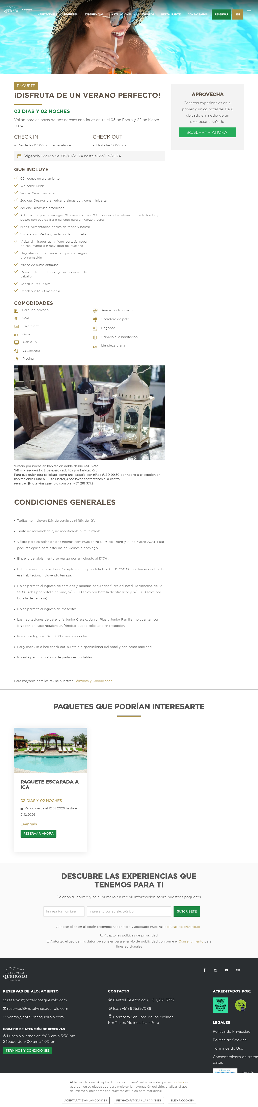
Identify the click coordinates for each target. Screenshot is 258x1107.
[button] (123, 14)
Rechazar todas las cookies (138, 1100)
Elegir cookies (182, 1100)
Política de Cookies (230, 1040)
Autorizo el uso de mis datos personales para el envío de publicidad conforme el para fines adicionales (130, 944)
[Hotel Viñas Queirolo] (18, 14)
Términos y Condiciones (93, 681)
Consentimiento (191, 941)
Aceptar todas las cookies (85, 1100)
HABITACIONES (47, 14)
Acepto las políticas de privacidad (130, 935)
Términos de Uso (228, 1048)
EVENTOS (148, 14)
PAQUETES (71, 14)
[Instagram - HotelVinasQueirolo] (216, 970)
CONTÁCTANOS (198, 14)
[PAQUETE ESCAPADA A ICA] (50, 750)
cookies (178, 1082)
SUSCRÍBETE (187, 911)
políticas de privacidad (182, 926)
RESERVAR (221, 14)
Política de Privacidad (232, 1031)
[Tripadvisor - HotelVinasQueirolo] (238, 970)
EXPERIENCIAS (94, 14)
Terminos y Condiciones (27, 1050)
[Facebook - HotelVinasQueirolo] (205, 970)
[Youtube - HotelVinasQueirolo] (227, 970)
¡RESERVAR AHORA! (207, 132)
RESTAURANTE (171, 14)
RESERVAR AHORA (38, 833)
